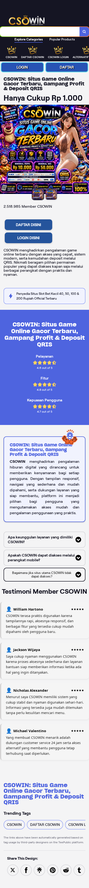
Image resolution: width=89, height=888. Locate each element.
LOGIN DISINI (28, 238)
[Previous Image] (4, 150)
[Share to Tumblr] (79, 870)
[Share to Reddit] (66, 870)
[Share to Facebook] (26, 870)
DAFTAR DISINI (28, 225)
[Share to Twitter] (13, 870)
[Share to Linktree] (39, 870)
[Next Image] (85, 150)
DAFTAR (67, 67)
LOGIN (22, 67)
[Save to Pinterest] (52, 870)
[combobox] (40, 31)
